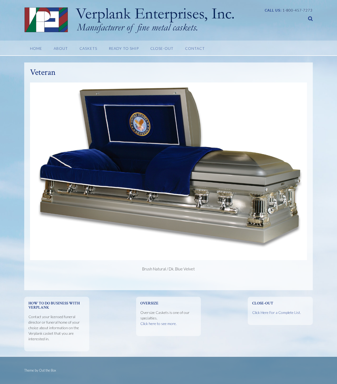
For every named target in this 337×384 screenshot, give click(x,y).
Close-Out (162, 48)
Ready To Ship (124, 48)
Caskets (88, 48)
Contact (195, 48)
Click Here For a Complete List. (276, 312)
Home (36, 48)
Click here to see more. (158, 323)
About (61, 48)
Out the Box (47, 370)
